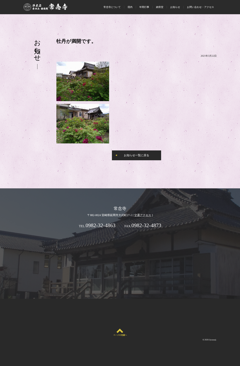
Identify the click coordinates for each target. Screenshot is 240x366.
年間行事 (144, 7)
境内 (130, 7)
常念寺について (112, 7)
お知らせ (175, 7)
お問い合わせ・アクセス (200, 7)
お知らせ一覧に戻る (136, 155)
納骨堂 (159, 7)
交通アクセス (142, 215)
